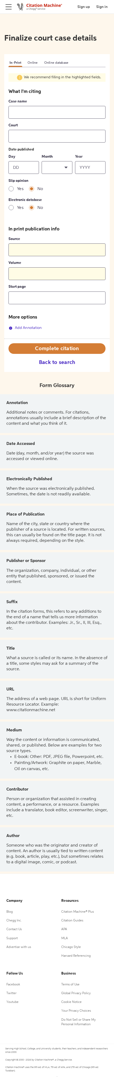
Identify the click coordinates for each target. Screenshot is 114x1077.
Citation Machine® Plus (77, 911)
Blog (9, 911)
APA (64, 929)
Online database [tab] (56, 63)
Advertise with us (18, 947)
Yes (20, 189)
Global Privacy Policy (76, 993)
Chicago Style (71, 947)
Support (12, 938)
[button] (57, 167)
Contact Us (14, 929)
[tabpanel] (57, 205)
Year (78, 156)
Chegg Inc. (14, 920)
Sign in (102, 7)
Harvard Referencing (76, 956)
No (40, 189)
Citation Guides (72, 920)
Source (14, 239)
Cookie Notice (71, 1002)
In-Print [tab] (15, 63)
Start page (17, 287)
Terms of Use (70, 984)
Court (13, 125)
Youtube (12, 1002)
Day (11, 156)
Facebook (13, 984)
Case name (17, 101)
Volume (14, 263)
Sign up (83, 7)
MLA (64, 938)
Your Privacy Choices (76, 1010)
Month (47, 156)
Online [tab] (33, 63)
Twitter (11, 993)
